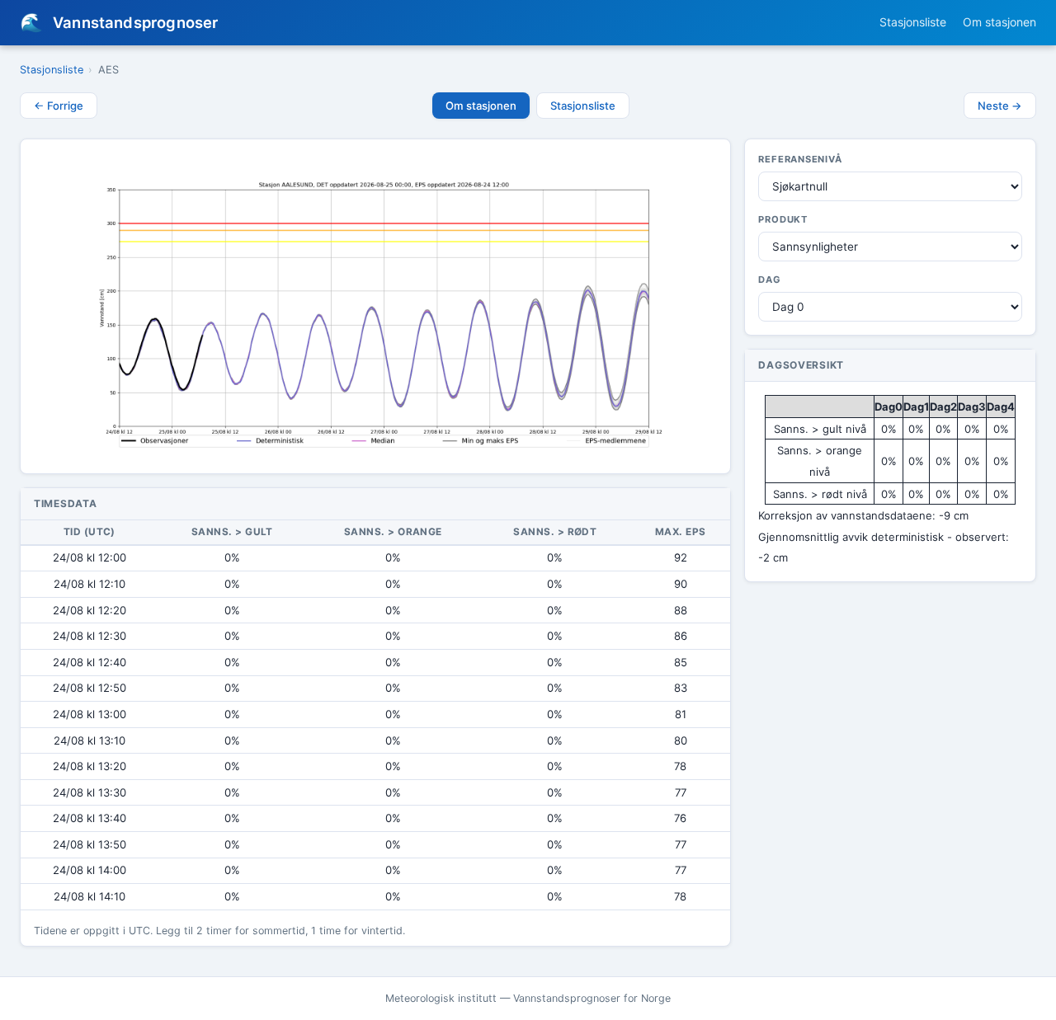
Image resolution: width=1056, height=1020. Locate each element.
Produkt (783, 219)
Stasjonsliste (912, 22)
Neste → (1000, 105)
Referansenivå (800, 159)
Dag (769, 279)
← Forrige (58, 105)
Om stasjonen (999, 22)
